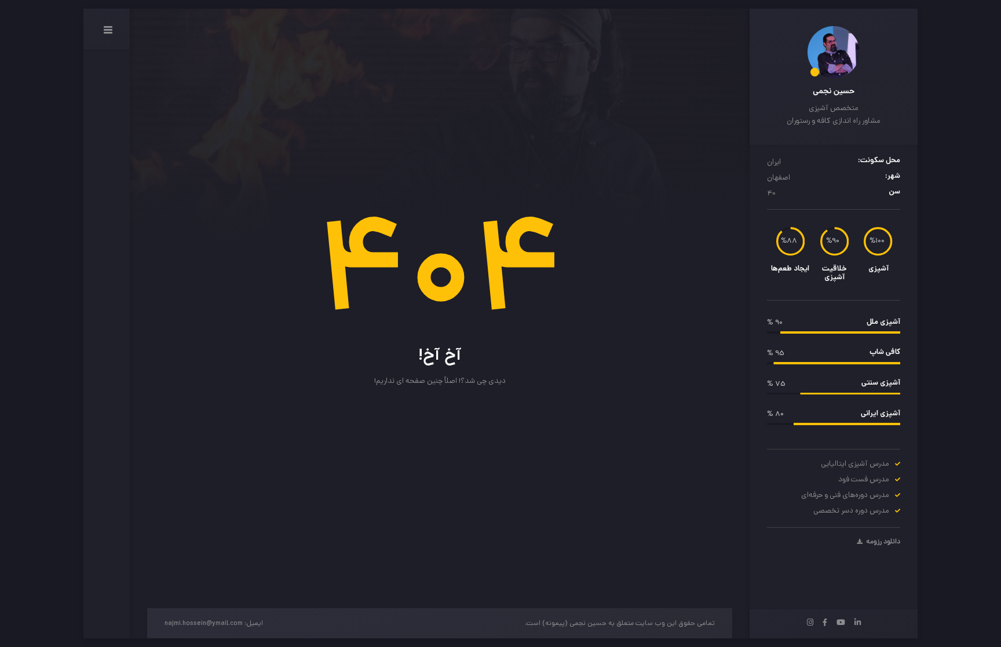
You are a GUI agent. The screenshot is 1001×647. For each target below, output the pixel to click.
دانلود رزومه (882, 542)
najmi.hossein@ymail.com (204, 624)
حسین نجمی (833, 91)
